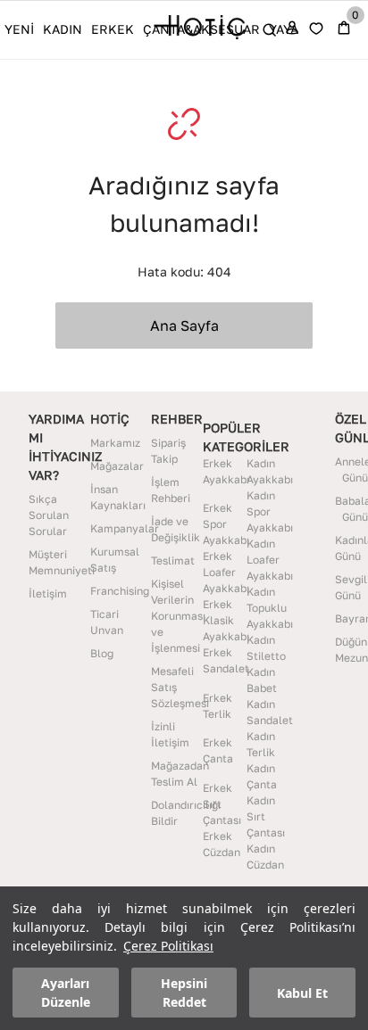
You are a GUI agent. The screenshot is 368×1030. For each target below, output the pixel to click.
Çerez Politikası (168, 945)
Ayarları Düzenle (65, 992)
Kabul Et (302, 993)
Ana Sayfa (184, 325)
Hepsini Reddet (184, 992)
